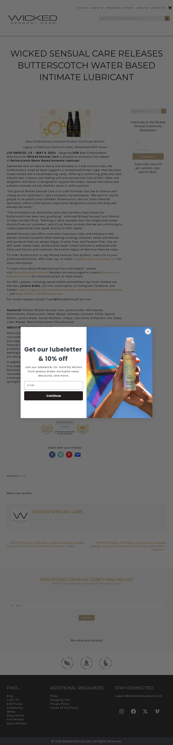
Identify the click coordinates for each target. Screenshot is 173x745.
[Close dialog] (148, 331)
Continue (53, 396)
